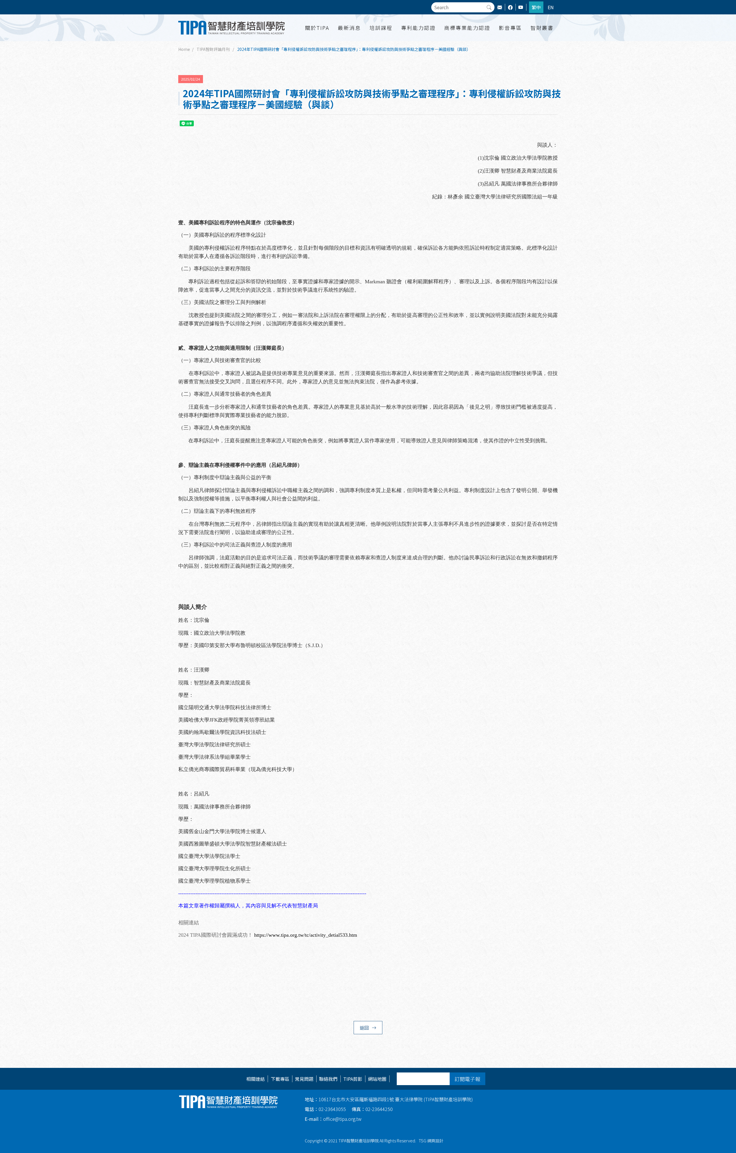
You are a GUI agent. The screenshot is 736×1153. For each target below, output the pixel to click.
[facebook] (513, 7)
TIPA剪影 (352, 1078)
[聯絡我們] (502, 7)
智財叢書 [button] (541, 27)
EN (551, 7)
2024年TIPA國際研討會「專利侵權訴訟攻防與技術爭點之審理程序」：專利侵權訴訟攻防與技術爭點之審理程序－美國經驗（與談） (354, 49)
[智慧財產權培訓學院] (231, 27)
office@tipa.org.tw (333, 1118)
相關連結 (255, 1078)
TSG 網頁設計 (431, 1140)
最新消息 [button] (349, 27)
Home (184, 49)
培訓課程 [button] (380, 27)
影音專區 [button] (510, 27)
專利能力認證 (418, 27)
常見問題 (304, 1078)
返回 (364, 1027)
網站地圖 (377, 1078)
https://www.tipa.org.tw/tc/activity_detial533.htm (305, 935)
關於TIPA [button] (317, 27)
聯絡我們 (328, 1078)
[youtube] (523, 7)
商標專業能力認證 (467, 27)
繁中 (536, 7)
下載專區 (280, 1078)
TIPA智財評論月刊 (213, 49)
